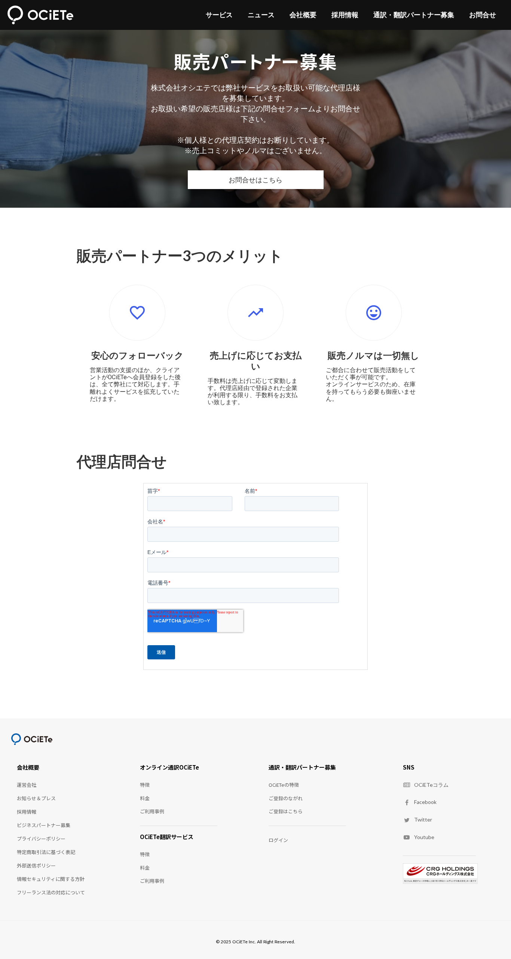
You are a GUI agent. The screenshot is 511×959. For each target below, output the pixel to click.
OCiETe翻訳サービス (166, 836)
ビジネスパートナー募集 (43, 825)
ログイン (278, 840)
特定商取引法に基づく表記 (46, 852)
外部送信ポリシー (36, 865)
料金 (145, 798)
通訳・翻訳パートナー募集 (413, 15)
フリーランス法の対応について (51, 892)
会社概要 (303, 15)
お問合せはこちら (255, 180)
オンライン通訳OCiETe (169, 767)
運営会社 (26, 784)
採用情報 (344, 15)
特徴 (145, 784)
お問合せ (482, 15)
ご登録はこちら (286, 811)
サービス (219, 15)
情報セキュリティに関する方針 (51, 878)
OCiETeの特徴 (284, 784)
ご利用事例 (152, 811)
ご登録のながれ (286, 798)
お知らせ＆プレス (36, 798)
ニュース (261, 15)
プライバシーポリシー (41, 838)
